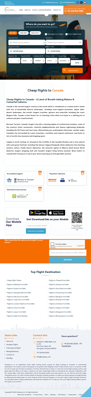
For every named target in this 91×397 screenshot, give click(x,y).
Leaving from (13, 38)
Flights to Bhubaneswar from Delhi (61, 316)
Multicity (35, 33)
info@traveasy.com (51, 2)
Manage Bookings (45, 10)
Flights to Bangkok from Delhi (59, 297)
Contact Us (57, 10)
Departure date (13, 47)
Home (21, 10)
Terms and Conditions (24, 395)
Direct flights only (74, 34)
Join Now (68, 259)
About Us (27, 10)
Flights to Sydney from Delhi (59, 285)
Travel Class (62, 56)
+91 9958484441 (68, 2)
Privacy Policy (38, 395)
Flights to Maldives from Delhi (17, 285)
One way (23, 33)
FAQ (46, 395)
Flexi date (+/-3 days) (55, 34)
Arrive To (49, 38)
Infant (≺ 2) (50, 56)
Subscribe (82, 395)
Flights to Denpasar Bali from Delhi (19, 293)
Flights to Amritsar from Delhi (59, 304)
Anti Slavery (62, 395)
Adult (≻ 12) (12, 56)
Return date (50, 47)
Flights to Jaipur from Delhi (16, 312)
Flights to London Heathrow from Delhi (20, 304)
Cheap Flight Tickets (14, 280)
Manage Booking (12, 351)
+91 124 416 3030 (43, 352)
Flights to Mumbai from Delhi (59, 300)
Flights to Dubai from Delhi (16, 289)
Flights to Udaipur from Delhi (59, 308)
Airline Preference (74, 57)
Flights (34, 10)
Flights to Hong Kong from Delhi (60, 293)
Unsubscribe (72, 395)
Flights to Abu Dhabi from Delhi (60, 289)
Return (13, 33)
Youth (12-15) (25, 56)
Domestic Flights (12, 345)
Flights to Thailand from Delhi (59, 280)
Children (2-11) (38, 56)
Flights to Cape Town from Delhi (18, 300)
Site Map (9, 358)
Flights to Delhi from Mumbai (17, 316)
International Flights (13, 348)
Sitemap (53, 395)
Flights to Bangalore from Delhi (60, 312)
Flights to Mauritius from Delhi (17, 297)
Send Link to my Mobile (36, 231)
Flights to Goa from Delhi (16, 308)
